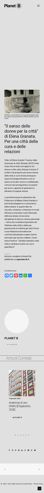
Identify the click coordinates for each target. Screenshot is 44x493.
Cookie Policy (27, 484)
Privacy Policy (38, 484)
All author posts (12, 344)
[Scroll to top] (39, 488)
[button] (22, 383)
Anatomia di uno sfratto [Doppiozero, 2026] (20, 406)
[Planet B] (12, 5)
